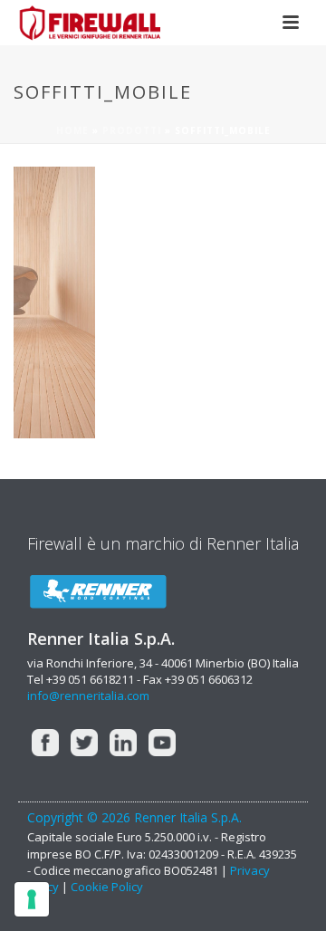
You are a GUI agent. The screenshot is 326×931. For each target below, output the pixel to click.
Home (72, 130)
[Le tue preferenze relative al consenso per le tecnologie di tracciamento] (31, 899)
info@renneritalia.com (88, 695)
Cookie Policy (107, 886)
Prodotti (131, 130)
